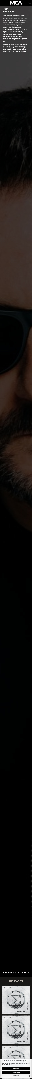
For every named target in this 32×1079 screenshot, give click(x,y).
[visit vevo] (28, 973)
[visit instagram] (22, 973)
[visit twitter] (19, 973)
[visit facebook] (15, 973)
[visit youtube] (25, 973)
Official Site (8, 972)
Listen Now (15, 999)
